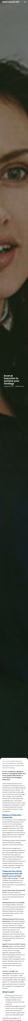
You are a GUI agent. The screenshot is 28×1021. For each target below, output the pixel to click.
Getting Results (11, 763)
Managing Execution (8, 766)
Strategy (12, 768)
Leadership (19, 763)
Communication (10, 761)
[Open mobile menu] (25, 2)
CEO (3, 761)
